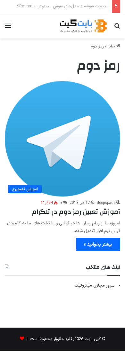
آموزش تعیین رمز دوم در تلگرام (76, 212)
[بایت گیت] (83, 26)
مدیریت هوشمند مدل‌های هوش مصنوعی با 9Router (63, 6)
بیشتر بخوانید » (98, 244)
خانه (111, 46)
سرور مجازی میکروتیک (94, 285)
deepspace (106, 203)
